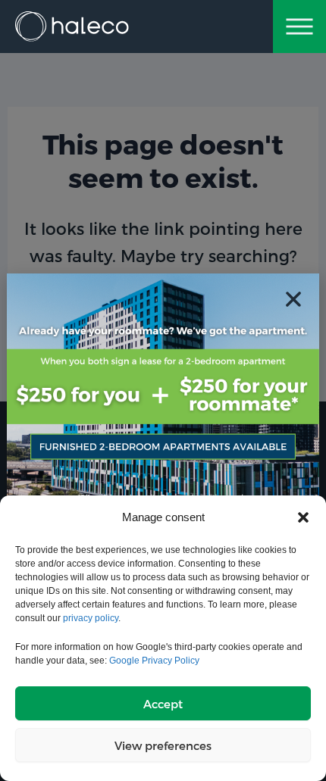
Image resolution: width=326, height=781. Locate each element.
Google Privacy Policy (154, 660)
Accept (163, 704)
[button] (303, 517)
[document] (163, 390)
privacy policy (90, 618)
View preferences (163, 745)
